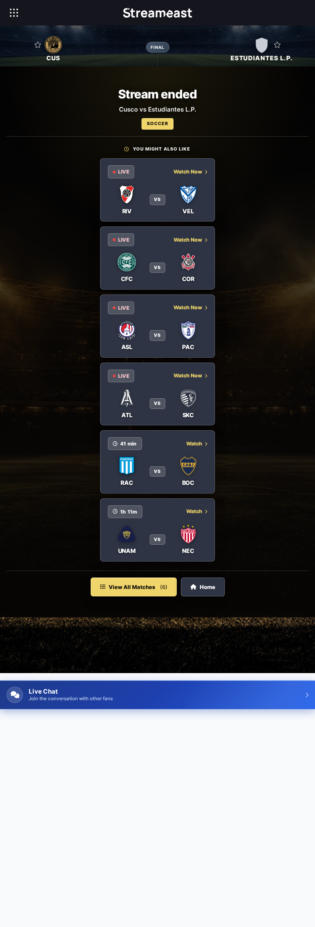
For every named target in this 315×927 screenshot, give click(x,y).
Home (207, 587)
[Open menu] (14, 13)
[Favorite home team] (37, 44)
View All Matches (138, 587)
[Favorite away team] (277, 44)
